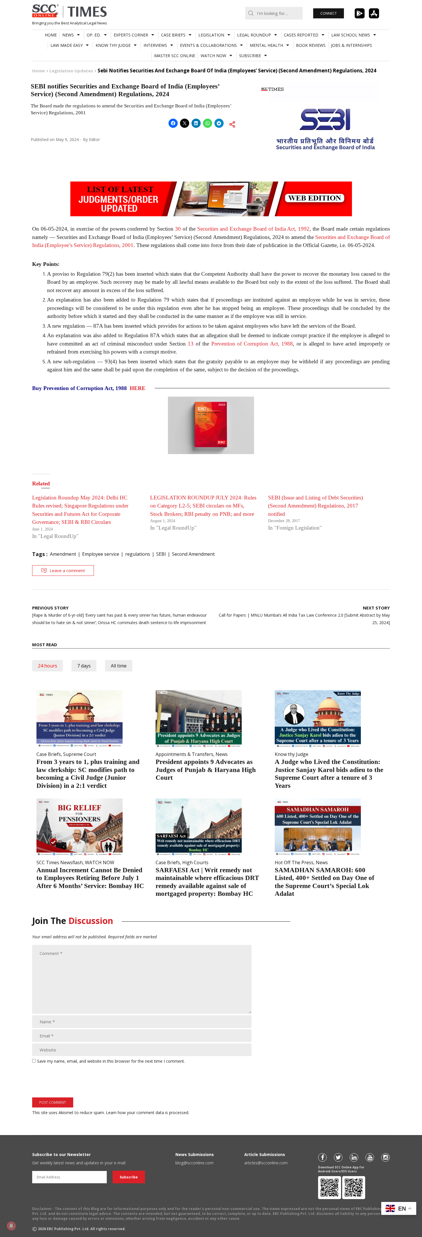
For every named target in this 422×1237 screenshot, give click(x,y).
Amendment (63, 554)
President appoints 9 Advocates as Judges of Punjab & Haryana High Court (206, 769)
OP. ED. (94, 35)
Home (51, 35)
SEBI (161, 554)
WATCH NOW (213, 55)
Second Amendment (193, 554)
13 (190, 344)
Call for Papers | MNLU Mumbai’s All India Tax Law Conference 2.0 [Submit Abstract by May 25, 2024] (304, 615)
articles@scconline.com (266, 1162)
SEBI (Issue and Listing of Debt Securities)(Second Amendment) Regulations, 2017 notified (315, 506)
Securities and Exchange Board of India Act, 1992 (253, 229)
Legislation (211, 35)
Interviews (155, 45)
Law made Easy (67, 45)
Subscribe (250, 55)
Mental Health (266, 45)
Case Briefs (173, 35)
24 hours (47, 666)
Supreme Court (79, 754)
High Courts (195, 862)
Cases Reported (301, 35)
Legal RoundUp (254, 35)
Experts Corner (131, 35)
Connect (328, 13)
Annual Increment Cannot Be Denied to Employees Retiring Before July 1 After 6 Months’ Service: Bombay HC (90, 878)
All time (119, 666)
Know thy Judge (113, 45)
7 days (84, 666)
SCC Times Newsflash (59, 862)
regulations (137, 554)
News (68, 35)
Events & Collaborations (208, 45)
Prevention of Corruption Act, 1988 (252, 344)
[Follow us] (322, 1157)
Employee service (100, 554)
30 (178, 229)
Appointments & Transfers (184, 754)
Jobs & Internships (351, 45)
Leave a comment (67, 570)
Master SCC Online (174, 55)
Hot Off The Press (294, 862)
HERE (138, 388)
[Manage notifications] (11, 1225)
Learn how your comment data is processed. (147, 1112)
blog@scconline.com (194, 1162)
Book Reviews (311, 45)
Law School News (350, 35)
